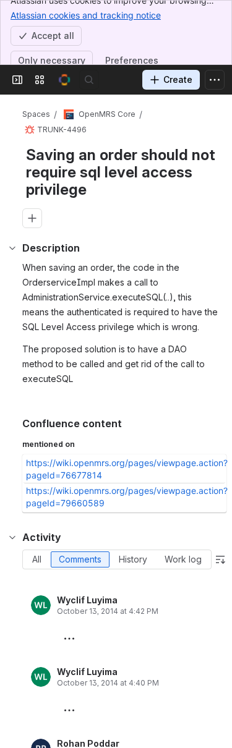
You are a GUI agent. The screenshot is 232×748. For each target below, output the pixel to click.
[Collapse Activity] (12, 537)
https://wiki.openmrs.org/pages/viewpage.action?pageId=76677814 (127, 468)
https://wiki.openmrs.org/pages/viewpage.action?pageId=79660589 (127, 496)
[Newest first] (220, 559)
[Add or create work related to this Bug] (32, 218)
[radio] (36, 559)
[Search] (89, 80)
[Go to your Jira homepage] (64, 80)
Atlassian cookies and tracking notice (86, 15)
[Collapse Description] (12, 247)
